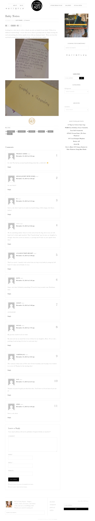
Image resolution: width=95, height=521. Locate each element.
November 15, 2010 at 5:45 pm (25, 280)
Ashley (18, 303)
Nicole (18, 325)
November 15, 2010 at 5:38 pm (25, 255)
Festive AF (76, 141)
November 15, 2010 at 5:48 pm (25, 305)
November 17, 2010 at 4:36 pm (25, 406)
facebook (52, 501)
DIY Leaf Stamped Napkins (76, 138)
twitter (52, 510)
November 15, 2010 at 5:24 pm (25, 226)
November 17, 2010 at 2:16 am (25, 381)
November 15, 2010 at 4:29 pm (25, 178)
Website (11, 470)
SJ (17, 199)
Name (10, 454)
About (15, 5)
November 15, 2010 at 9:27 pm (25, 357)
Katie (18, 278)
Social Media (78, 5)
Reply (9, 167)
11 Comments (27, 20)
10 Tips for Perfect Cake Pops (76, 125)
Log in (55, 519)
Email (10, 462)
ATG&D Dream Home (56, 5)
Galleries (68, 5)
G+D (17, 379)
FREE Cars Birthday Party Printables (76, 127)
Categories (68, 88)
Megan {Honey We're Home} (25, 176)
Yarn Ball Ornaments (76, 130)
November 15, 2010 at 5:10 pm (25, 201)
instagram (53, 504)
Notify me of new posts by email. (18, 487)
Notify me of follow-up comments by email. (22, 484)
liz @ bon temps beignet (24, 253)
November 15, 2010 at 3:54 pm (25, 156)
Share (6, 25)
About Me (76, 144)
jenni (18, 404)
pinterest (52, 507)
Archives (67, 106)
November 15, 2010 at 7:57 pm (25, 328)
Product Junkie (21, 154)
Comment (11, 436)
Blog (21, 5)
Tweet (14, 25)
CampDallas (20, 354)
